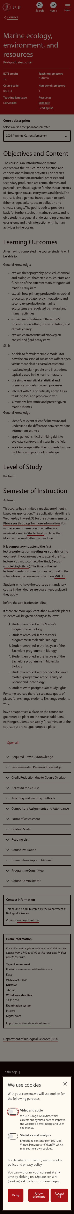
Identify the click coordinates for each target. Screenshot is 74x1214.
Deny (15, 1195)
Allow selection (38, 1195)
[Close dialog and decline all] (65, 1082)
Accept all (59, 1195)
